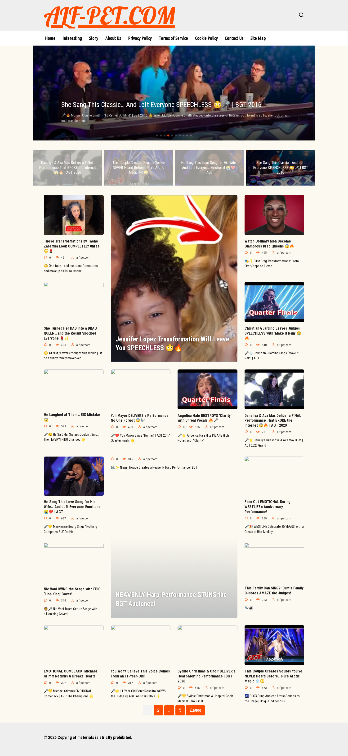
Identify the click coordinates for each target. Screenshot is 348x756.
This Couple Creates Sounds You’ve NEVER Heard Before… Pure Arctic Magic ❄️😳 (273, 676)
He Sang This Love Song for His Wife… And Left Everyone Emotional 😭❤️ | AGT (72, 506)
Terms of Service (173, 38)
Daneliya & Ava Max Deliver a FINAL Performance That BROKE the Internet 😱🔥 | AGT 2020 (273, 420)
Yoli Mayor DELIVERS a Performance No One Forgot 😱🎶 (140, 418)
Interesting (72, 38)
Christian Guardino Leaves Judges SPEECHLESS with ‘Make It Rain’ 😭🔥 (273, 333)
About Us (113, 38)
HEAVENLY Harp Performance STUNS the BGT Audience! (171, 599)
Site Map (258, 38)
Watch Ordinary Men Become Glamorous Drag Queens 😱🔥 (269, 243)
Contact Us (234, 38)
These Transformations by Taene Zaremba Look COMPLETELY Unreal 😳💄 (72, 246)
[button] (157, 135)
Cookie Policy (206, 38)
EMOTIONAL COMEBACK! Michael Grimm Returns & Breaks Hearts (70, 673)
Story (93, 38)
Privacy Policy (140, 38)
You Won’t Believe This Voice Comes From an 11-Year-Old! (140, 673)
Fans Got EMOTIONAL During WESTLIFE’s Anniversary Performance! (267, 506)
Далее (195, 710)
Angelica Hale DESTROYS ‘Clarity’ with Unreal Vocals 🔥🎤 (205, 418)
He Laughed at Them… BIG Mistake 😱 (72, 417)
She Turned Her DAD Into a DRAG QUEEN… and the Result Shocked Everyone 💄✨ (70, 333)
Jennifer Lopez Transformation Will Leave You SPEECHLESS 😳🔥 (172, 343)
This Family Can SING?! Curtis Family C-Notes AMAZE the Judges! (274, 590)
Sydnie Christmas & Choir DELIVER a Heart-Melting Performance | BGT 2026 (207, 676)
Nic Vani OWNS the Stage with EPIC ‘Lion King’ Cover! (72, 591)
